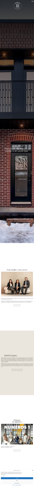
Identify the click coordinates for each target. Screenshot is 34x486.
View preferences (17, 483)
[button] (32, 470)
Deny (17, 480)
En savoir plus (17, 305)
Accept (17, 478)
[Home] (17, 6)
